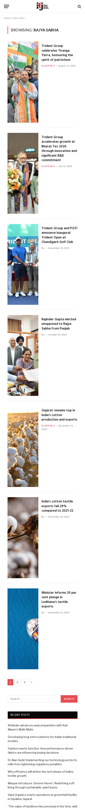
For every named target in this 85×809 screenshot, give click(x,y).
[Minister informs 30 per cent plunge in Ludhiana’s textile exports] (23, 628)
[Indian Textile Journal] (42, 6)
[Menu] (6, 6)
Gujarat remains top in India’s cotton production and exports (59, 415)
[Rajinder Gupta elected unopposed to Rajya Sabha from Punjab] (23, 355)
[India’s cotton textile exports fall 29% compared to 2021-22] (23, 537)
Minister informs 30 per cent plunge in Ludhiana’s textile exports (59, 599)
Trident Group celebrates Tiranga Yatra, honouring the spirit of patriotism (57, 53)
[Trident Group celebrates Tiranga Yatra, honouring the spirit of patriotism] (23, 82)
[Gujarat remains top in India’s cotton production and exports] (23, 446)
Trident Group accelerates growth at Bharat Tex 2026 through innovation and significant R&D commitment (59, 149)
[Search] (79, 6)
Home (7, 17)
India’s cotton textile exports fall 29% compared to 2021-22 (57, 506)
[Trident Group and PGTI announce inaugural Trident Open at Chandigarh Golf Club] (23, 264)
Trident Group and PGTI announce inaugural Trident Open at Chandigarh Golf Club (59, 235)
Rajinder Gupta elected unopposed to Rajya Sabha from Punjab (59, 324)
